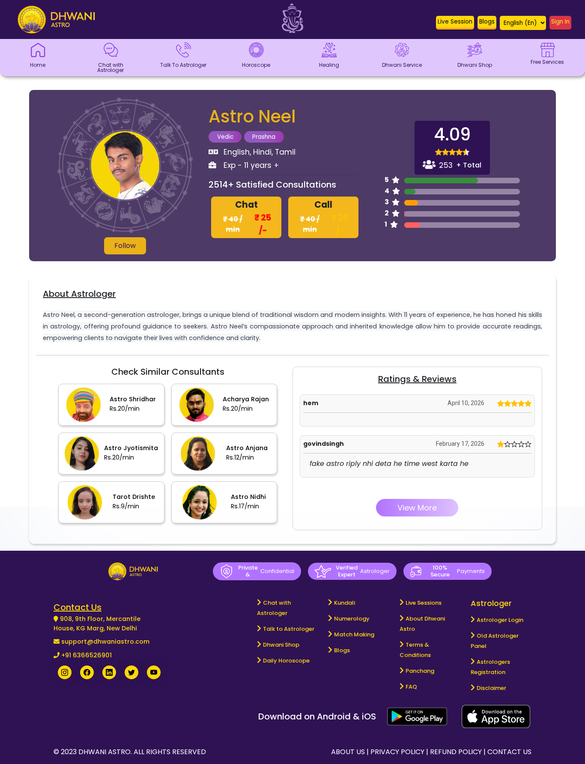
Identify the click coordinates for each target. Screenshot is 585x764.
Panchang (420, 671)
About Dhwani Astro (422, 624)
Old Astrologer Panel (495, 641)
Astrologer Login (500, 620)
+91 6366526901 (86, 655)
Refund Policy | (458, 752)
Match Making (354, 634)
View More (417, 507)
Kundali (344, 603)
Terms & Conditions (415, 650)
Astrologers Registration (490, 667)
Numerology (352, 619)
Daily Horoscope (286, 661)
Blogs (342, 650)
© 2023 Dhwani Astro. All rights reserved (130, 752)
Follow (125, 246)
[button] (455, 24)
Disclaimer (491, 688)
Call (324, 217)
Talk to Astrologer (288, 629)
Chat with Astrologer (274, 608)
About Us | (350, 752)
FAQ (411, 687)
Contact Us (509, 752)
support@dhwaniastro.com (105, 641)
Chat (247, 217)
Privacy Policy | (400, 752)
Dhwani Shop (281, 645)
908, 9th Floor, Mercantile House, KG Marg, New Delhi (97, 624)
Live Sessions (424, 603)
